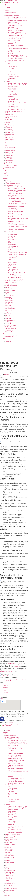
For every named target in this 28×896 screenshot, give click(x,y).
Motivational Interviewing (14, 108)
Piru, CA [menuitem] (7, 869)
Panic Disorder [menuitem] (12, 798)
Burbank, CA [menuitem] (8, 850)
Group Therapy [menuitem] (12, 811)
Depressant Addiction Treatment (16, 28)
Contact (5, 170)
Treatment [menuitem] (5, 732)
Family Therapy (12, 89)
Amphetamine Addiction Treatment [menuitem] (17, 740)
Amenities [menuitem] (7, 730)
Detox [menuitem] (7, 734)
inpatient (10, 663)
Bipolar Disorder (12, 66)
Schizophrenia (11, 78)
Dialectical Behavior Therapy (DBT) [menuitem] (17, 808)
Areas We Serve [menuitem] (7, 847)
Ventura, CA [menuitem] (8, 880)
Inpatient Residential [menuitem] (10, 735)
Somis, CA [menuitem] (8, 877)
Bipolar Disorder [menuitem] (12, 789)
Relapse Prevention (10, 121)
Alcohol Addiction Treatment (12, 14)
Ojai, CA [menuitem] (7, 865)
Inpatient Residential (10, 12)
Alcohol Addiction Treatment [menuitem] (12, 737)
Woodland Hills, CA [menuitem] (10, 883)
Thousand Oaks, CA (10, 155)
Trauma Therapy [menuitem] (12, 824)
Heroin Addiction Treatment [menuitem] (15, 758)
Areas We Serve (7, 124)
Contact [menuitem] (5, 893)
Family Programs (9, 114)
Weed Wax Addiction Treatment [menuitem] (16, 783)
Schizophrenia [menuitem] (11, 801)
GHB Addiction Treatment (14, 32)
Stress (9, 80)
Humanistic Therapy (13, 99)
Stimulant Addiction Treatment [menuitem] (16, 778)
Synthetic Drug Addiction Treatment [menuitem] (17, 780)
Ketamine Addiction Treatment (16, 37)
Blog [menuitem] (4, 892)
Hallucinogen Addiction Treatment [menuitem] (17, 757)
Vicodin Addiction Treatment (15, 58)
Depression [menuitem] (11, 791)
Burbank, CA (8, 127)
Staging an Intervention (11, 116)
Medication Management (11, 112)
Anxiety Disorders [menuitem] (12, 788)
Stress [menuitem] (9, 803)
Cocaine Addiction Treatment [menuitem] (15, 747)
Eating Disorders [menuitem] (12, 793)
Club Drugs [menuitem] (11, 750)
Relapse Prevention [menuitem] (10, 844)
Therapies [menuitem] (7, 804)
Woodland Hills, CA (10, 160)
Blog (4, 168)
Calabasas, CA (9, 131)
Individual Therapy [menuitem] (13, 809)
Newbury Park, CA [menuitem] (10, 862)
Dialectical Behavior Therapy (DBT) (17, 84)
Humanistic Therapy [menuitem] (13, 822)
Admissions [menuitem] (8, 895)
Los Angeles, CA (9, 132)
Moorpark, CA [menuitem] (9, 860)
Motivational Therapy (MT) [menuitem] (15, 829)
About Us (5, 5)
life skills (17, 666)
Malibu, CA (8, 136)
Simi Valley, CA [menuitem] (9, 875)
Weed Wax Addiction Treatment (16, 60)
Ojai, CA (7, 142)
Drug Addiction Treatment (12, 15)
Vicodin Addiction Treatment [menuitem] (15, 781)
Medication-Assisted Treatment (13, 111)
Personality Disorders (13, 76)
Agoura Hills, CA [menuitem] (9, 849)
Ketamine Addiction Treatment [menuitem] (16, 760)
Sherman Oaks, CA (10, 150)
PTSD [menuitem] (9, 796)
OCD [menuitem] (9, 794)
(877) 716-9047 (12, 1)
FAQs (4, 163)
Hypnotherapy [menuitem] (11, 814)
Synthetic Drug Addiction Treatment (17, 56)
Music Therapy (12, 98)
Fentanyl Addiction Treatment (15, 30)
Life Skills (7, 117)
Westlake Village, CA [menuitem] (10, 882)
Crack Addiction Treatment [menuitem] (15, 748)
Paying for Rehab (9, 167)
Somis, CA (8, 154)
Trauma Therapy (12, 101)
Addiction (6, 374)
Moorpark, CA (9, 137)
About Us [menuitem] (5, 729)
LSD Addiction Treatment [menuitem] (14, 762)
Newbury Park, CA (10, 139)
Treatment (5, 9)
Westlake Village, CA (10, 159)
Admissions (8, 172)
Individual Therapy (13, 86)
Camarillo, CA (9, 129)
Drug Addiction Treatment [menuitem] (12, 738)
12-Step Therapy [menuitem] (12, 816)
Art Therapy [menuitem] (11, 819)
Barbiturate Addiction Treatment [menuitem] (16, 742)
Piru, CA (7, 145)
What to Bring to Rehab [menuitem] (11, 888)
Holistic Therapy (12, 94)
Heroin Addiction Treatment (15, 35)
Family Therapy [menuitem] (12, 813)
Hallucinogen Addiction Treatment (17, 33)
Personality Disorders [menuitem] (13, 799)
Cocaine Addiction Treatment (15, 24)
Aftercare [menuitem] (7, 845)
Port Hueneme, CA (10, 147)
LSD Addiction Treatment (14, 38)
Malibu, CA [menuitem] (8, 859)
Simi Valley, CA (9, 152)
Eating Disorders (12, 70)
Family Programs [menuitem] (9, 837)
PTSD (9, 73)
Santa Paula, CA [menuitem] (9, 872)
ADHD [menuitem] (9, 786)
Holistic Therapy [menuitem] (12, 817)
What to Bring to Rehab (11, 165)
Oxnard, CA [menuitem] (8, 867)
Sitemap (11, 722)
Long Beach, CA (9, 134)
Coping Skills (8, 119)
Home (4, 4)
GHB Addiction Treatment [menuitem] (14, 755)
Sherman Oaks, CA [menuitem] (10, 873)
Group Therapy (12, 88)
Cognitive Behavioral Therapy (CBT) (17, 83)
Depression (11, 68)
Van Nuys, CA (8, 162)
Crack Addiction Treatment (15, 25)
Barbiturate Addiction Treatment (16, 19)
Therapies (7, 81)
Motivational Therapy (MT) (15, 106)
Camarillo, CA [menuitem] (9, 852)
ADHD (9, 63)
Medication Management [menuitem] (11, 836)
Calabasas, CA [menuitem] (9, 854)
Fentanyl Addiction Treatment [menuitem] (15, 753)
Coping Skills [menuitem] (8, 842)
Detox (7, 10)
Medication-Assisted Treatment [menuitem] (13, 834)
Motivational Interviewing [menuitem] (14, 831)
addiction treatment (18, 663)
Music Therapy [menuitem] (12, 821)
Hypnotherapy (11, 91)
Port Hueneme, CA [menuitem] (10, 870)
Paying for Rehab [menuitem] (9, 890)
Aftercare (7, 122)
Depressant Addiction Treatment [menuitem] (16, 752)
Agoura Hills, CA (9, 126)
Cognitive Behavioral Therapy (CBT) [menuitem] (17, 806)
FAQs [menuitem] (4, 887)
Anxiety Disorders (12, 65)
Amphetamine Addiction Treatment (17, 17)
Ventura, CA (8, 157)
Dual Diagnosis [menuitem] (9, 785)
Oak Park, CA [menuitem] (8, 864)
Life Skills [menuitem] (7, 841)
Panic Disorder (12, 75)
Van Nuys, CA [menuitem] (8, 885)
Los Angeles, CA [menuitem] (9, 855)
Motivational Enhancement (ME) (16, 109)
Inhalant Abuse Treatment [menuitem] (14, 763)
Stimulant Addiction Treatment (16, 55)
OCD (9, 71)
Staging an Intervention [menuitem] (11, 839)
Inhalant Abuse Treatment (14, 40)
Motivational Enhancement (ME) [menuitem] (16, 832)
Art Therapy (11, 96)
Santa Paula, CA (9, 149)
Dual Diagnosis (9, 61)
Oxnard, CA (8, 144)
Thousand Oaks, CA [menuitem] (10, 878)
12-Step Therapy (12, 93)
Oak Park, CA (8, 140)
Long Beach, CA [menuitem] (9, 857)
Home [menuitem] (4, 727)
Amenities (7, 7)
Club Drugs (11, 27)
